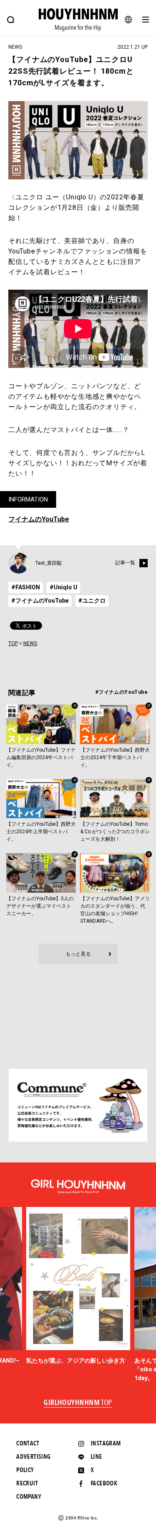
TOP (13, 643)
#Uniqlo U (63, 587)
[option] (78, 1286)
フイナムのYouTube (38, 519)
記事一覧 (125, 563)
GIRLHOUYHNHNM (78, 1403)
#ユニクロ (92, 600)
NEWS (30, 643)
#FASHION (25, 587)
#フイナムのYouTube (40, 600)
